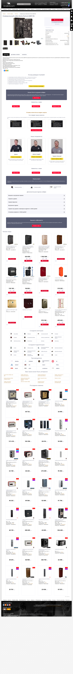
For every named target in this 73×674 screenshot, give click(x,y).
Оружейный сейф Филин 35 (43, 519)
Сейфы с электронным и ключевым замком (59, 375)
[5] (50, 27)
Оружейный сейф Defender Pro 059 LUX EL (27, 579)
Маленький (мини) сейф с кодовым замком (8, 378)
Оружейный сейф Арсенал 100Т (44, 430)
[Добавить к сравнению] (7, 261)
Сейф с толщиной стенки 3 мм (42, 378)
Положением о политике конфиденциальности (54, 605)
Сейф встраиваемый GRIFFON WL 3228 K (28, 461)
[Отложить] (25, 263)
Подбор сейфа (15, 9)
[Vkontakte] (4, 605)
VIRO (62, 582)
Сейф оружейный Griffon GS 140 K (61, 460)
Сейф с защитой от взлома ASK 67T (11, 461)
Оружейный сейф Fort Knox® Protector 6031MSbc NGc (11, 247)
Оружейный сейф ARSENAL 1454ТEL (27, 491)
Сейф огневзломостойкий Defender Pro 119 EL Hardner (44, 461)
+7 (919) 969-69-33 (64, 4)
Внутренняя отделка (13, 205)
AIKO (13, 523)
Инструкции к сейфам (46, 9)
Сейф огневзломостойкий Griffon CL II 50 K (28, 520)
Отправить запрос (36, 225)
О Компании (38, 9)
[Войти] (71, 16)
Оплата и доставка (61, 9)
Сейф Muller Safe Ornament (27, 309)
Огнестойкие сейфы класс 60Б (8, 375)
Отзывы (54, 9)
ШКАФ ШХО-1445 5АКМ (59, 401)
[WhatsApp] (7, 70)
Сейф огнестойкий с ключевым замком (7, 382)
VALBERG (62, 404)
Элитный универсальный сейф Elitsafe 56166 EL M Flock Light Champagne (44, 247)
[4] (49, 27)
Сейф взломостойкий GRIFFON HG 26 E (27, 550)
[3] (48, 27)
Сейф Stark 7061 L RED (59, 277)
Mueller (62, 434)
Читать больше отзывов (36, 130)
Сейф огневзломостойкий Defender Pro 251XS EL (59, 520)
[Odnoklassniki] (6, 605)
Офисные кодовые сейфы (25, 381)
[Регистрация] (71, 20)
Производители (22, 9)
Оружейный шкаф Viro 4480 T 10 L (60, 579)
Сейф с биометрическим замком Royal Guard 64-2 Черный (28, 278)
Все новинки (67, 596)
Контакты (68, 9)
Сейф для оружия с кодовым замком (41, 382)
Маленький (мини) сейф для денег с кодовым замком (25, 378)
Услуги (28, 9)
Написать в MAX (64, 5)
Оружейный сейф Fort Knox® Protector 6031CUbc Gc (60, 247)
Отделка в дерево (12, 198)
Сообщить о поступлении (58, 22)
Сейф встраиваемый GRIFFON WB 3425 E (28, 431)
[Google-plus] (9, 605)
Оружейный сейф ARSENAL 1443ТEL (11, 550)
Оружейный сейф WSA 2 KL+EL (60, 430)
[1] (46, 27)
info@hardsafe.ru (65, 7)
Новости (32, 9)
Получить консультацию (36, 156)
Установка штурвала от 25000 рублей (17, 212)
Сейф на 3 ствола (58, 378)
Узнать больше (36, 97)
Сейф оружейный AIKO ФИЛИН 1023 (44, 579)
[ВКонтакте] (4, 70)
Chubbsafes (47, 404)
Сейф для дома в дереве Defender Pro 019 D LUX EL (44, 550)
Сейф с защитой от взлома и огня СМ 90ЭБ (44, 491)
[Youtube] (7, 605)
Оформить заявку (56, 106)
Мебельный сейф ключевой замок (58, 382)
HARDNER (46, 465)
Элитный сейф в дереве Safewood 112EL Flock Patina (61, 310)
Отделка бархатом (12, 202)
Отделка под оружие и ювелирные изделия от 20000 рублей (22, 208)
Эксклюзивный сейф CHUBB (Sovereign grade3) (43, 402)
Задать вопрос (16, 106)
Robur (62, 552)
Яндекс (42, 2)
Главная (5, 9)
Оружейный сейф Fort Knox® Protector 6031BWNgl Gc (44, 278)
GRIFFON (30, 405)
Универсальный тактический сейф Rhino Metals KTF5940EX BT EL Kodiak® (28, 247)
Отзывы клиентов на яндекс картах (36, 112)
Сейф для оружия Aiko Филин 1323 (11, 579)
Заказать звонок (36, 106)
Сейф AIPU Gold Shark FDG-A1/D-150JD (44, 310)
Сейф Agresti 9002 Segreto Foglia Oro (11, 310)
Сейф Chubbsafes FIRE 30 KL (11, 277)
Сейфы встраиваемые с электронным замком (42, 375)
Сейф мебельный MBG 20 (59, 549)
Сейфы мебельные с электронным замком (25, 375)
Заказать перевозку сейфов (57, 158)
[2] (47, 27)
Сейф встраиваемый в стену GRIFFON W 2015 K (11, 491)
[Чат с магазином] (69, 2)
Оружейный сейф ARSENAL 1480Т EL (61, 491)
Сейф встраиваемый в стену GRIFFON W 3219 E (11, 431)
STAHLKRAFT (14, 405)
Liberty (68, 36)
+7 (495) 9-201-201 (64, 2)
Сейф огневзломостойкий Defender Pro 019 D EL (10, 402)
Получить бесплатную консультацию (36, 86)
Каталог (9, 9)
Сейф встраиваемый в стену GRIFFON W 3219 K (27, 402)
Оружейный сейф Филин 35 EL (11, 519)
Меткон (46, 494)
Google (46, 2)
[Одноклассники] (6, 70)
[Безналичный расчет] (9, 609)
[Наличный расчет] (5, 609)
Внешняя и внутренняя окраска (15, 195)
